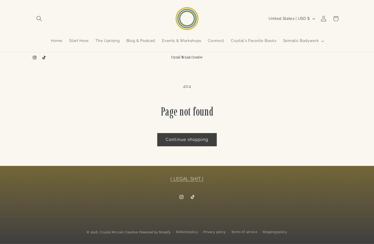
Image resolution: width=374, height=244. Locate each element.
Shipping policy (275, 232)
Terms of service (244, 232)
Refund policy (187, 232)
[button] (39, 18)
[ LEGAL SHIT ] (186, 178)
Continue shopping (187, 139)
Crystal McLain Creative (119, 232)
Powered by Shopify (155, 232)
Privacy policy (214, 232)
